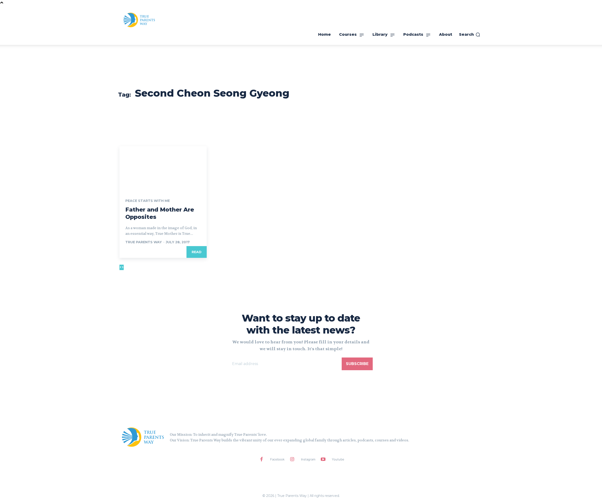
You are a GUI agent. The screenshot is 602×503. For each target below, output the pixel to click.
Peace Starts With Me (147, 200)
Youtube (338, 459)
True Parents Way (143, 242)
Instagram (308, 459)
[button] (469, 34)
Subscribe (357, 364)
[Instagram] (292, 459)
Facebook (277, 459)
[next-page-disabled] (123, 267)
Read (197, 252)
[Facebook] (261, 459)
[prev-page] (120, 267)
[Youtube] (323, 459)
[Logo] (142, 437)
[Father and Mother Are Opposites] (163, 168)
